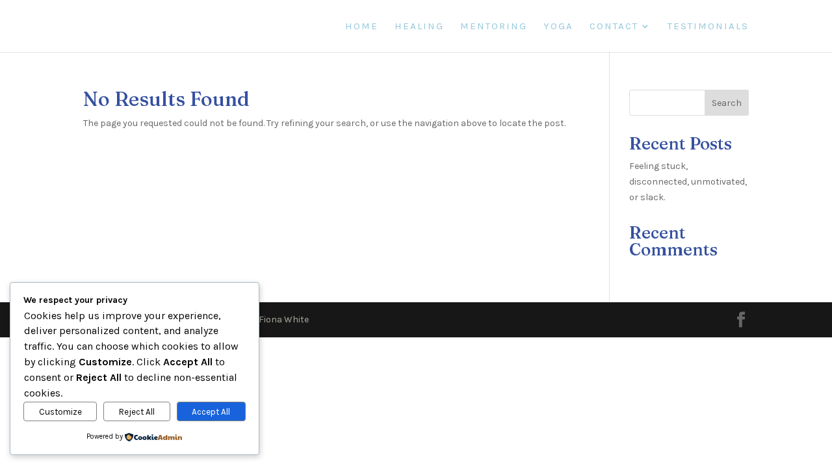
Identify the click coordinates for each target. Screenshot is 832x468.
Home (361, 26)
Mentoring (493, 26)
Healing (419, 26)
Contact (614, 26)
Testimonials (708, 26)
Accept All (211, 412)
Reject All (137, 412)
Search (727, 103)
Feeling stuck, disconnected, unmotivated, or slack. (688, 182)
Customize (60, 412)
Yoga (558, 26)
